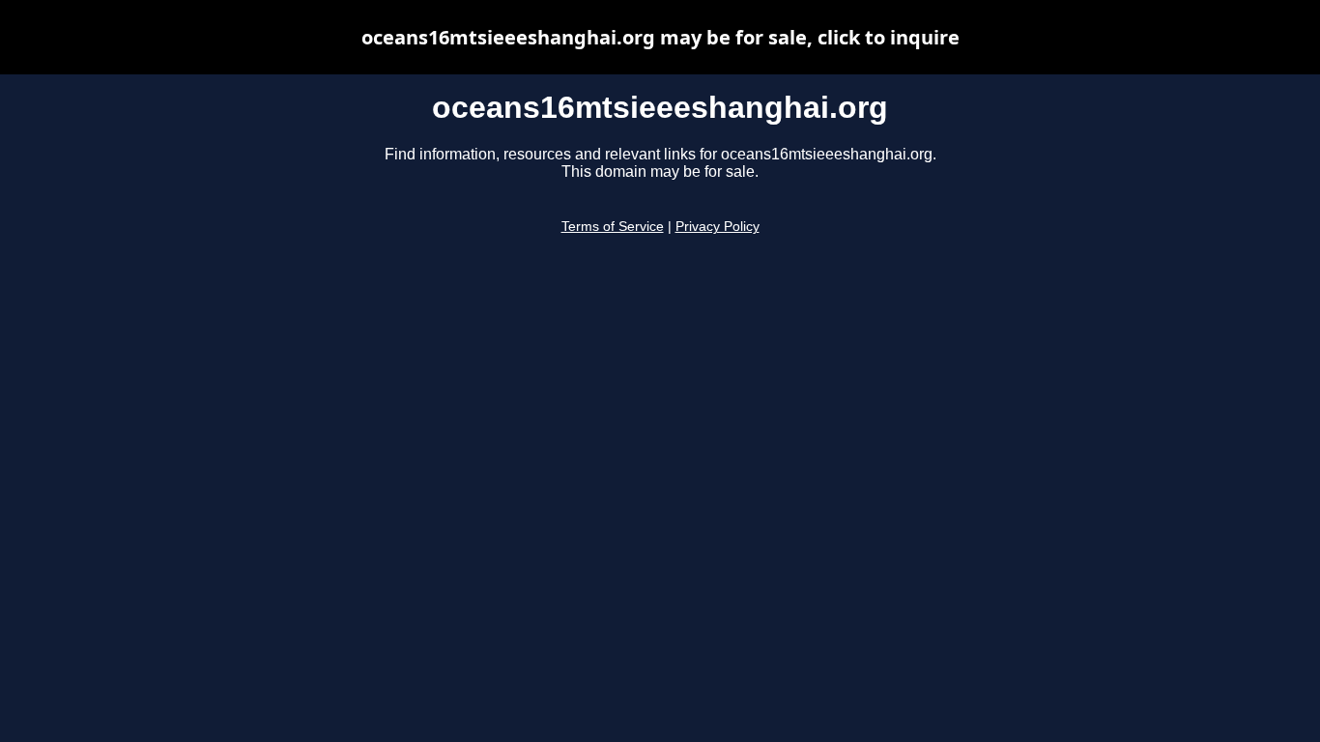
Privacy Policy (717, 226)
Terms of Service (612, 226)
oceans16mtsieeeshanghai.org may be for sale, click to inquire (660, 37)
